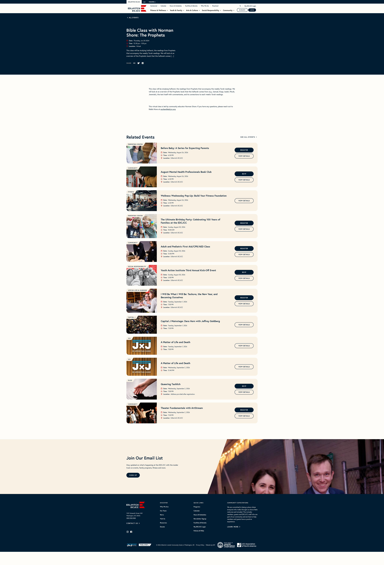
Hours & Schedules (176, 6)
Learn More (232, 527)
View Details (244, 156)
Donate (242, 10)
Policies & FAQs (199, 531)
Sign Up (133, 475)
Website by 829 (210, 545)
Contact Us (132, 523)
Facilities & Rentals (191, 6)
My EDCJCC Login (250, 6)
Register (244, 150)
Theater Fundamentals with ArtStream (182, 408)
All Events (134, 18)
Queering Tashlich (170, 384)
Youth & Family (176, 10)
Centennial (153, 6)
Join (252, 10)
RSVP (244, 174)
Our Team (163, 511)
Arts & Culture (192, 10)
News (162, 515)
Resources (163, 523)
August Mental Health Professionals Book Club (186, 171)
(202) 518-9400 (131, 518)
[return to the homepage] (135, 504)
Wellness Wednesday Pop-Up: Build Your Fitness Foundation (194, 195)
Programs (197, 507)
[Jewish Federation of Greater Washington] (226, 545)
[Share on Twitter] (138, 63)
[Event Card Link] (141, 153)
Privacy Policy (200, 545)
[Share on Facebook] (143, 63)
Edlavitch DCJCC (134, 2)
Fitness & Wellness (158, 10)
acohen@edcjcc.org (168, 109)
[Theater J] (145, 545)
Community (227, 10)
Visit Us (162, 519)
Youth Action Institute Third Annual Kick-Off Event (188, 270)
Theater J (152, 2)
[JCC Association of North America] (246, 545)
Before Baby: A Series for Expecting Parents (185, 148)
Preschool (215, 6)
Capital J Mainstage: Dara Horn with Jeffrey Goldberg (190, 321)
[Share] (134, 63)
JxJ (144, 2)
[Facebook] (131, 532)
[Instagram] (127, 532)
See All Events (247, 137)
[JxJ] (131, 545)
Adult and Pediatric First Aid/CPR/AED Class (185, 246)
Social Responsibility (210, 10)
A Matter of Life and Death (175, 342)
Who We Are (205, 6)
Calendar (163, 6)
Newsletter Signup (200, 519)
